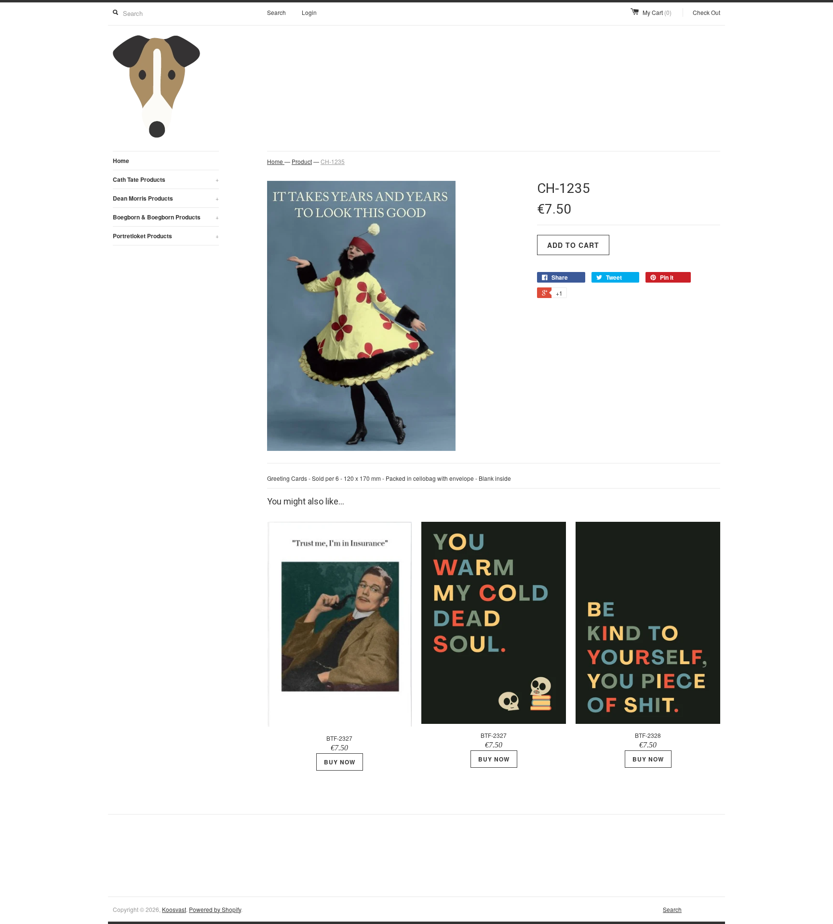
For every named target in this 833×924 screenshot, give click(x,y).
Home (121, 160)
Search (276, 12)
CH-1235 (333, 161)
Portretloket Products (166, 235)
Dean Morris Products (166, 198)
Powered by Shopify (215, 909)
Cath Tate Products (166, 179)
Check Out (706, 12)
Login (309, 12)
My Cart (657, 12)
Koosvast (174, 909)
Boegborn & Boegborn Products (166, 217)
